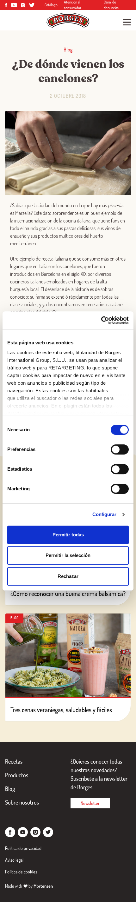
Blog (10, 788)
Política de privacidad (23, 848)
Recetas (13, 761)
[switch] (120, 449)
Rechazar (68, 576)
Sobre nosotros (22, 802)
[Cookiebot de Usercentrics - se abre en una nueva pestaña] (101, 320)
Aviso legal (14, 860)
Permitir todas (68, 534)
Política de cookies (21, 871)
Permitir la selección (68, 555)
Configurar (104, 514)
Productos (16, 775)
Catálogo (51, 5)
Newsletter (90, 803)
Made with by (29, 886)
